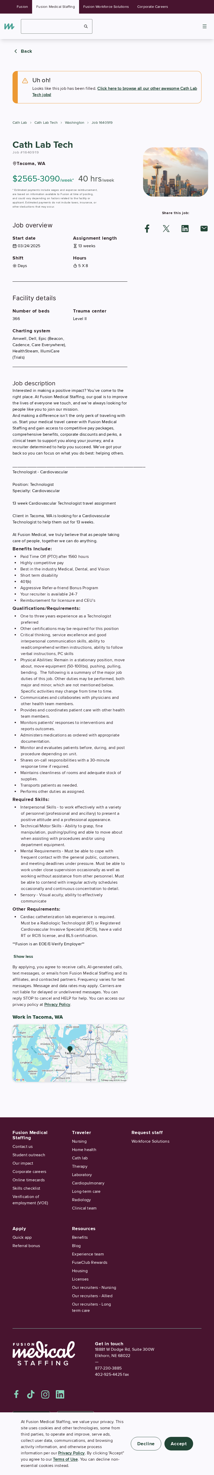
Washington (74, 122)
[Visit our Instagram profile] (45, 1394)
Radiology (81, 1199)
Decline (146, 1444)
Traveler (81, 1132)
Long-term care (86, 1191)
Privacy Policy (57, 1004)
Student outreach (29, 1155)
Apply (19, 1228)
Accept (179, 1444)
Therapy (79, 1166)
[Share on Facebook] (147, 229)
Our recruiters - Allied (92, 1296)
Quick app (22, 1237)
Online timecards (29, 1180)
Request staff (147, 1132)
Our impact (23, 1163)
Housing (80, 1270)
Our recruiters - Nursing (94, 1287)
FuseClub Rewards (89, 1262)
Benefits (80, 1237)
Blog (76, 1245)
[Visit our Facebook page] (16, 1394)
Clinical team (84, 1208)
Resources (84, 1228)
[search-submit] (86, 26)
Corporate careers (29, 1171)
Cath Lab (20, 122)
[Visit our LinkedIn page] (60, 1394)
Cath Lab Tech (46, 122)
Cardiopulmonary (88, 1183)
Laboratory (82, 1174)
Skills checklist (26, 1188)
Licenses (80, 1279)
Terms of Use (65, 1459)
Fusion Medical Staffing (55, 6)
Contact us (23, 1146)
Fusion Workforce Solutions (106, 6)
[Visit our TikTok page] (31, 1394)
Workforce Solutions (150, 1141)
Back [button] (26, 51)
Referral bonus (26, 1245)
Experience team (88, 1254)
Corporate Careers (152, 6)
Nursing (79, 1141)
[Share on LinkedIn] (185, 229)
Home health (84, 1149)
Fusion (22, 6)
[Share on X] (166, 229)
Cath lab (80, 1158)
